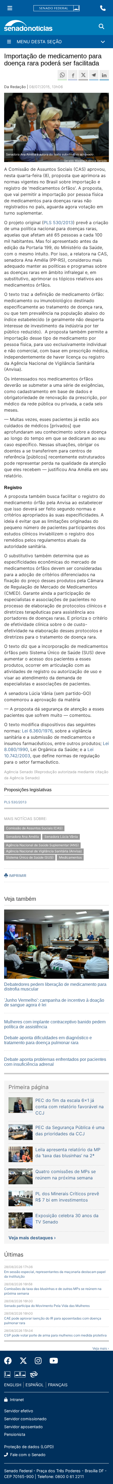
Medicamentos (70, 858)
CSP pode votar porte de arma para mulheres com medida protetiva (55, 1335)
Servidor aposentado (23, 1426)
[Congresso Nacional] (20, 1374)
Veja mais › (100, 1348)
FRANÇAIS (57, 1384)
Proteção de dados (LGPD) (29, 1446)
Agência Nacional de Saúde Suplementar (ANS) (42, 845)
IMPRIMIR (17, 875)
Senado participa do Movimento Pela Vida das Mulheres (47, 1306)
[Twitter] (23, 1361)
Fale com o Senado (27, 1454)
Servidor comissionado (25, 1418)
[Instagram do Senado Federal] (38, 1361)
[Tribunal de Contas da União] (34, 1374)
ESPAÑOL (35, 1384)
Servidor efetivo (18, 1410)
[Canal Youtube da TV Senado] (52, 1361)
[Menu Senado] (10, 8)
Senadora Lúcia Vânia (61, 837)
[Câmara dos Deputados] (7, 1374)
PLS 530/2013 (58, 222)
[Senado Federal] (56, 8)
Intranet (16, 1399)
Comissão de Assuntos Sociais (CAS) (34, 828)
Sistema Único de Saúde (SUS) (29, 858)
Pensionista (14, 1434)
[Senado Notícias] (28, 27)
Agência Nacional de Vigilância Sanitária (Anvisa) (44, 851)
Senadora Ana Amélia (22, 837)
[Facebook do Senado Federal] (10, 1361)
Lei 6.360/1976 (37, 731)
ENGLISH (12, 1384)
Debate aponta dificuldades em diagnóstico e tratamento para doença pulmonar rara (48, 1040)
